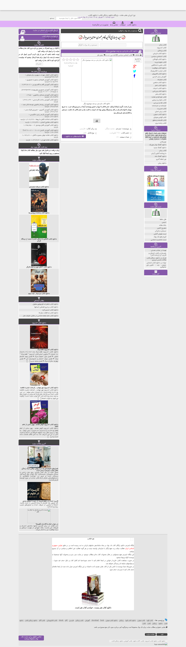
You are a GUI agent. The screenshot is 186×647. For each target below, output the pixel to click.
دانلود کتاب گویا (130, 620)
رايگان (154, 624)
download (95, 620)
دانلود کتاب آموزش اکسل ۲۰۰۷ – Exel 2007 (40, 130)
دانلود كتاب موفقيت (159, 68)
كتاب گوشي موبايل (159, 117)
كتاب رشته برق (160, 123)
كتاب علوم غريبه (160, 62)
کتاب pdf (42, 620)
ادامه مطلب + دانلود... (73, 136)
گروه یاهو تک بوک (160, 237)
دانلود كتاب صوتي (160, 114)
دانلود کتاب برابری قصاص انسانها (46, 307)
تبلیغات (123, 25)
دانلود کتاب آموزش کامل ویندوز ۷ (46, 125)
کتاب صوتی (141, 620)
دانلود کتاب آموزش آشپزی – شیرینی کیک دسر (41, 110)
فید (162, 634)
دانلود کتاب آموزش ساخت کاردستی (45, 100)
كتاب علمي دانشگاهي (158, 65)
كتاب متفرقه (162, 80)
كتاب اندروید (161, 48)
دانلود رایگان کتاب (31, 620)
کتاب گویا (150, 620)
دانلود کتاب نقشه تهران (49, 140)
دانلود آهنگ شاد (160, 156)
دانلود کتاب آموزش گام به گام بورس (45, 85)
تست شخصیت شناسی (158, 240)
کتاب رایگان (79, 620)
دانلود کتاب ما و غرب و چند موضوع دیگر (122, 51)
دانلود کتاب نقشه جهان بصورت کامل (45, 135)
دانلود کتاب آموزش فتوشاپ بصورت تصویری (42, 80)
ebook (61, 620)
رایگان (121, 620)
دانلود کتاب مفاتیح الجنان (49, 122)
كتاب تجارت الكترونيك (158, 71)
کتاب (149, 624)
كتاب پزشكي (162, 51)
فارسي (71, 620)
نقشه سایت (150, 634)
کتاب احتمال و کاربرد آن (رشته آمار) (157, 254)
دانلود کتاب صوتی (111, 620)
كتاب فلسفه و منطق (159, 120)
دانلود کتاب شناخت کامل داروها (47, 119)
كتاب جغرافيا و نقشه (159, 97)
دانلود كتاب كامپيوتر (159, 74)
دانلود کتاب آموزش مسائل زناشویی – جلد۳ (43, 95)
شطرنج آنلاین (161, 228)
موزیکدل (163, 142)
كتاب (144, 624)
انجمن (164, 222)
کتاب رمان (162, 151)
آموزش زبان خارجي (159, 77)
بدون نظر (100, 55)
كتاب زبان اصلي (160, 112)
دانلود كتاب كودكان (159, 59)
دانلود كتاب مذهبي (159, 83)
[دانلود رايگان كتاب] (156, 43)
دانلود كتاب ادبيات (159, 88)
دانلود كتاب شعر (160, 85)
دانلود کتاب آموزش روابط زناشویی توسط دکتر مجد (40, 105)
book (102, 620)
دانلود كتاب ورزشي (159, 91)
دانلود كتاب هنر (160, 94)
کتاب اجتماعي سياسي (125, 55)
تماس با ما (114, 25)
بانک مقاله (162, 225)
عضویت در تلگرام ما (100, 25)
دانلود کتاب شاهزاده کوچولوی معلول (45, 304)
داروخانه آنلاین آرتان (158, 153)
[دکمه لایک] (96, 121)
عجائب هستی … (154, 250)
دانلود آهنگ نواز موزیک (157, 145)
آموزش (87, 620)
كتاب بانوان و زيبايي (159, 100)
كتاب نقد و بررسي (160, 103)
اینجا (102, 560)
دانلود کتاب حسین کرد (50, 310)
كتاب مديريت (161, 109)
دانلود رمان (162, 163)
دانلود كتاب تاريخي (159, 54)
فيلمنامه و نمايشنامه (159, 106)
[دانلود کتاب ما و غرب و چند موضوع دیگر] (135, 66)
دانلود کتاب (131, 25)
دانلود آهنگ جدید (160, 148)
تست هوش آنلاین (160, 234)
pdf (66, 620)
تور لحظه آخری (161, 159)
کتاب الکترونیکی (52, 620)
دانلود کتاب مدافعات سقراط (48, 313)
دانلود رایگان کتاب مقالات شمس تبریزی (156, 259)
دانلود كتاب (107, 608)
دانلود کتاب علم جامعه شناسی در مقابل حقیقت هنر (40, 316)
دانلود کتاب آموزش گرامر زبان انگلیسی (44, 115)
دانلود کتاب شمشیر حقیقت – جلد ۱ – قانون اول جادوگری (156, 265)
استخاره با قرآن (160, 231)
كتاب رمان (162, 45)
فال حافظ (163, 219)
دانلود (160, 624)
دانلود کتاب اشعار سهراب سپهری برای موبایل (42, 75)
